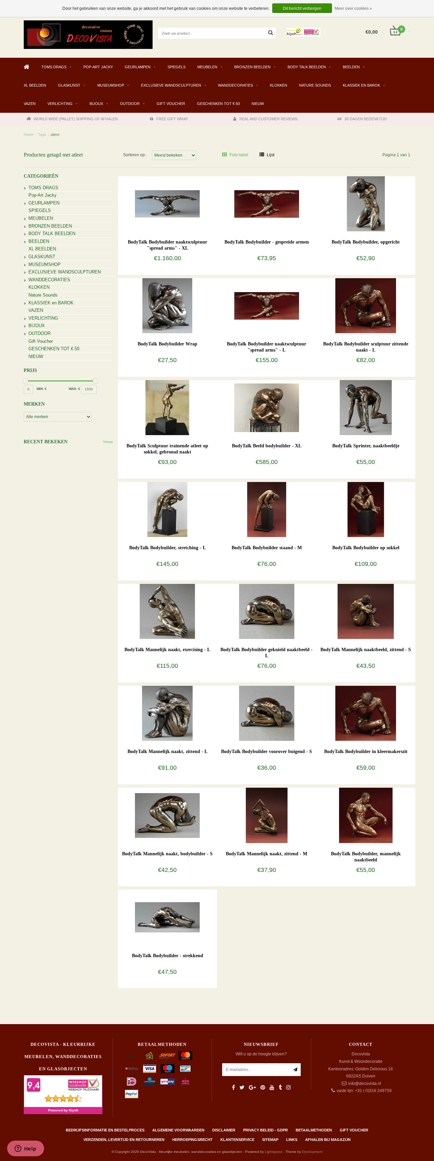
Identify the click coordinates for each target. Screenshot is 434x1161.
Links (291, 1140)
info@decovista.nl (364, 1083)
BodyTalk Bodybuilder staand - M (267, 547)
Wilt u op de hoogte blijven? (261, 1054)
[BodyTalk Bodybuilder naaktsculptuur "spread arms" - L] (266, 305)
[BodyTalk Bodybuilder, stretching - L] (167, 509)
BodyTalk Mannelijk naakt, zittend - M (266, 853)
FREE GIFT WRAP (172, 119)
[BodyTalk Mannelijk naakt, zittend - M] (266, 815)
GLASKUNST (69, 85)
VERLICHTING (60, 104)
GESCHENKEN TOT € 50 (218, 104)
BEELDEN (351, 67)
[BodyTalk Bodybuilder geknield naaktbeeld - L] (266, 611)
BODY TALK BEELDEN (307, 67)
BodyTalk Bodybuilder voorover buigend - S (266, 751)
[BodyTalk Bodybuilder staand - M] (266, 509)
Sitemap (270, 1140)
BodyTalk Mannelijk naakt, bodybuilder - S (167, 853)
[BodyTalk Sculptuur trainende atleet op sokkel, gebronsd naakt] (167, 407)
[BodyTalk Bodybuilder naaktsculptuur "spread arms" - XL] (167, 203)
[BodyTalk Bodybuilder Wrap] (167, 305)
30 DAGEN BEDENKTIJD (365, 119)
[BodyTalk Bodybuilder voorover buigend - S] (266, 713)
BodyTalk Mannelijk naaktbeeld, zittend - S (365, 649)
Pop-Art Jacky (98, 67)
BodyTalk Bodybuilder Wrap (167, 343)
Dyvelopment (312, 1152)
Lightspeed (273, 1152)
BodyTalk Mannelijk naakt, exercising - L (167, 649)
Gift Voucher (171, 104)
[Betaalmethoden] (131, 1056)
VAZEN (30, 104)
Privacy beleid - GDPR (265, 1130)
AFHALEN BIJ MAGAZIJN (328, 1140)
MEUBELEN (207, 67)
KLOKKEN (278, 85)
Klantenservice (237, 1140)
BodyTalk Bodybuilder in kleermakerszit (366, 751)
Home (29, 134)
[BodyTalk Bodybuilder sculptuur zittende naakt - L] (365, 305)
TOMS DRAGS (53, 67)
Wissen (108, 442)
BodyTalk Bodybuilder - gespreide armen (266, 242)
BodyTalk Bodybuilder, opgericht (366, 242)
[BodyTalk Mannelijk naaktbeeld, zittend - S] (365, 611)
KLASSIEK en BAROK (361, 85)
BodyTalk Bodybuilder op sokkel (365, 547)
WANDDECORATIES (235, 85)
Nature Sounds (315, 85)
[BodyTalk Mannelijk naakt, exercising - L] (167, 611)
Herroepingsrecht (192, 1140)
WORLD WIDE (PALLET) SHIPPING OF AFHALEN (76, 119)
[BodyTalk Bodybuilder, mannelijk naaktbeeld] (365, 815)
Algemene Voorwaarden (178, 1130)
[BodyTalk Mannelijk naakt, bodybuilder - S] (167, 815)
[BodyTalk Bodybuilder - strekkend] (167, 917)
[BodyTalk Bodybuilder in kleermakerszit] (365, 713)
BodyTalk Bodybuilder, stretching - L (167, 547)
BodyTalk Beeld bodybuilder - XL (266, 445)
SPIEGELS (176, 67)
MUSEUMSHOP (110, 85)
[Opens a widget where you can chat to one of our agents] (25, 1149)
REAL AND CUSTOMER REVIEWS (268, 119)
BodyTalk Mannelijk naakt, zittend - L (167, 751)
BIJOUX (96, 104)
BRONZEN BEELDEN (252, 67)
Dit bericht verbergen (302, 8)
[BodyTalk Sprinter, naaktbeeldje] (365, 407)
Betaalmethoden (314, 1130)
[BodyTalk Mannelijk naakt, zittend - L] (167, 713)
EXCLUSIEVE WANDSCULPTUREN (171, 85)
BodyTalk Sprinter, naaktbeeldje (365, 445)
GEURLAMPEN (138, 67)
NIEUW (258, 104)
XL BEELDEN (35, 85)
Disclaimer (223, 1130)
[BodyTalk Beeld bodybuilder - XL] (266, 407)
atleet (55, 134)
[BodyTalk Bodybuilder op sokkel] (365, 509)
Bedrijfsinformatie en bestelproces (105, 1130)
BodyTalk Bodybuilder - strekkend (167, 955)
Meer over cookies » (353, 8)
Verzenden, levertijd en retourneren (123, 1140)
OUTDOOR (130, 104)
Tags (42, 134)
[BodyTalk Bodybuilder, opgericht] (365, 203)
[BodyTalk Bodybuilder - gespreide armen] (266, 203)
